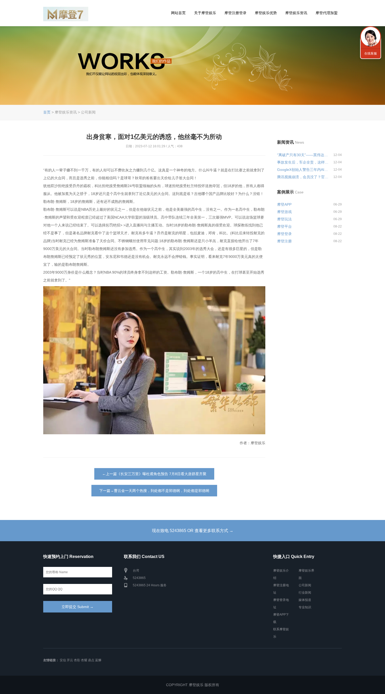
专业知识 (305, 607)
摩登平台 (284, 226)
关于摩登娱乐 (205, 13)
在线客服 (370, 53)
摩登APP (284, 204)
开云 (70, 660)
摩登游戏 (284, 212)
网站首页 (178, 13)
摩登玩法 (284, 219)
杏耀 (84, 660)
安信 (63, 660)
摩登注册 (284, 241)
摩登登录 (284, 234)
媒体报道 (305, 600)
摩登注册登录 (235, 13)
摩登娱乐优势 (266, 13)
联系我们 (370, 36)
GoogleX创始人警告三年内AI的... (303, 169)
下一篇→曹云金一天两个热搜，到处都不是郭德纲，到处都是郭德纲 (154, 491)
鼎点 (91, 660)
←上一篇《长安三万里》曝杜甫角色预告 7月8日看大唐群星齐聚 (154, 474)
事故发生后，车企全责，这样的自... (303, 162)
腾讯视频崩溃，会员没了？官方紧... (303, 177)
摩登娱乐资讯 (296, 13)
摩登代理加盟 (327, 13)
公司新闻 (305, 585)
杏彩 (77, 660)
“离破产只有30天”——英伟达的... (303, 155)
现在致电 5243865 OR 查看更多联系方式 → (192, 530)
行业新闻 (305, 592)
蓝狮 (98, 660)
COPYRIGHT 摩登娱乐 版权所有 (192, 685)
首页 (47, 112)
